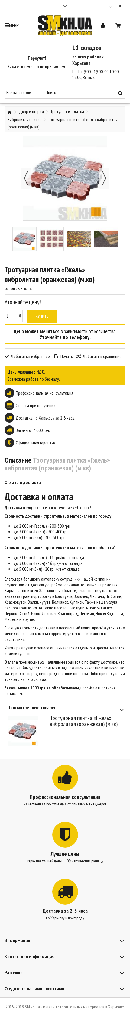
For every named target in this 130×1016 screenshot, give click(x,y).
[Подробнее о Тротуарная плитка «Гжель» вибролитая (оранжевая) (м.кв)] (27, 731)
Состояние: (12, 288)
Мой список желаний (110, 7)
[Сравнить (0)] (120, 7)
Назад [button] (26, 178)
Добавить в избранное (30, 356)
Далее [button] (104, 178)
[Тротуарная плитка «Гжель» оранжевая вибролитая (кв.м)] (24, 239)
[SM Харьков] (65, 25)
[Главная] (9, 112)
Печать (66, 356)
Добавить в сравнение (102, 356)
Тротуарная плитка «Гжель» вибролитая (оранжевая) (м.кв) (84, 721)
